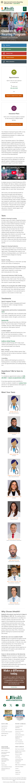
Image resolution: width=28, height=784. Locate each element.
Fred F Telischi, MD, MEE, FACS (14, 581)
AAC (3, 311)
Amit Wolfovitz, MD (14, 560)
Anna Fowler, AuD (14, 454)
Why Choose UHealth (19, 749)
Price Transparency (19, 741)
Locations (8, 49)
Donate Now (14, 687)
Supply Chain (18, 772)
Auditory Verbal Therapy (8, 341)
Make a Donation (10, 61)
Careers (17, 768)
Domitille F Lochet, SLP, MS (14, 475)
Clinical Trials (9, 53)
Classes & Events (10, 57)
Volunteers (17, 770)
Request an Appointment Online (14, 95)
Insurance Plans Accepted (6, 731)
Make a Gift (3, 735)
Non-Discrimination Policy (14, 779)
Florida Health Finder (19, 743)
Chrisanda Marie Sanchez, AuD (14, 496)
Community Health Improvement (19, 760)
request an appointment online (16, 377)
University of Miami (19, 766)
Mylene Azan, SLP (14, 411)
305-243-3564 (14, 88)
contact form (22, 383)
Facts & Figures (18, 757)
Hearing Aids (4, 320)
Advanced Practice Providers (5, 756)
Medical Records (18, 729)
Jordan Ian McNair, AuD (14, 433)
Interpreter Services (19, 731)
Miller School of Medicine (20, 764)
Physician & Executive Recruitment (5, 753)
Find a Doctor (4, 728)
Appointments (4, 726)
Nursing (3, 763)
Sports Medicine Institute (6, 766)
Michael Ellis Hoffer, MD (14, 539)
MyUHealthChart (4, 733)
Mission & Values (18, 754)
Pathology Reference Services (5, 769)
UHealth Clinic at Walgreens (18, 737)
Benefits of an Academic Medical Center (20, 752)
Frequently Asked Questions (19, 727)
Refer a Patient (4, 750)
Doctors (8, 45)
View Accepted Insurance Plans (14, 124)
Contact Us (17, 774)
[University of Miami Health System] (7, 9)
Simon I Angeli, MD (14, 602)
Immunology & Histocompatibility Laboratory (5, 760)
